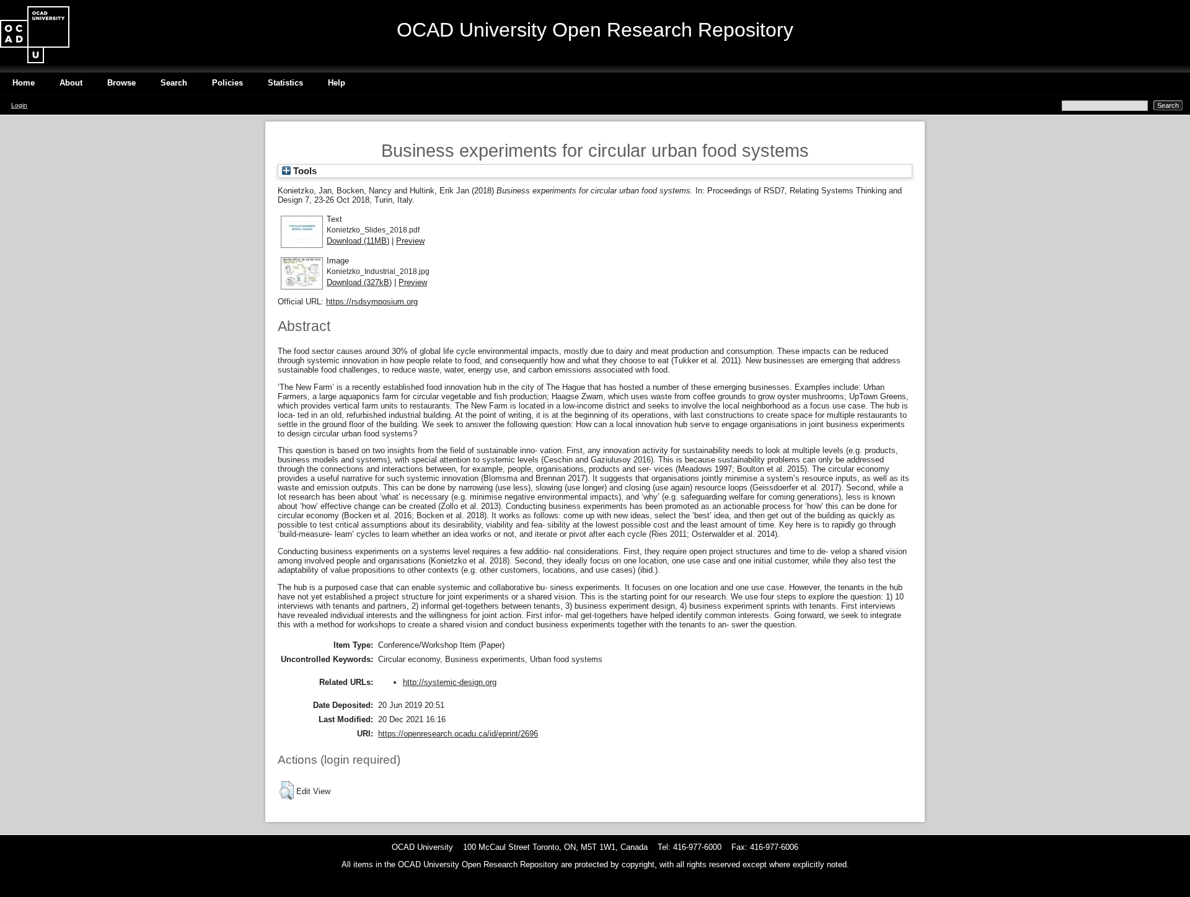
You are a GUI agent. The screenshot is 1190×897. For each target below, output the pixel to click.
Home (23, 82)
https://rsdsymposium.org (372, 301)
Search (174, 82)
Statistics (285, 82)
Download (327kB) (359, 282)
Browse (121, 82)
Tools (304, 171)
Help (336, 82)
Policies (227, 82)
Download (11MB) (358, 240)
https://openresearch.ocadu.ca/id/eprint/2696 (458, 733)
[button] (287, 790)
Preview (410, 240)
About (71, 82)
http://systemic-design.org (449, 682)
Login (19, 105)
